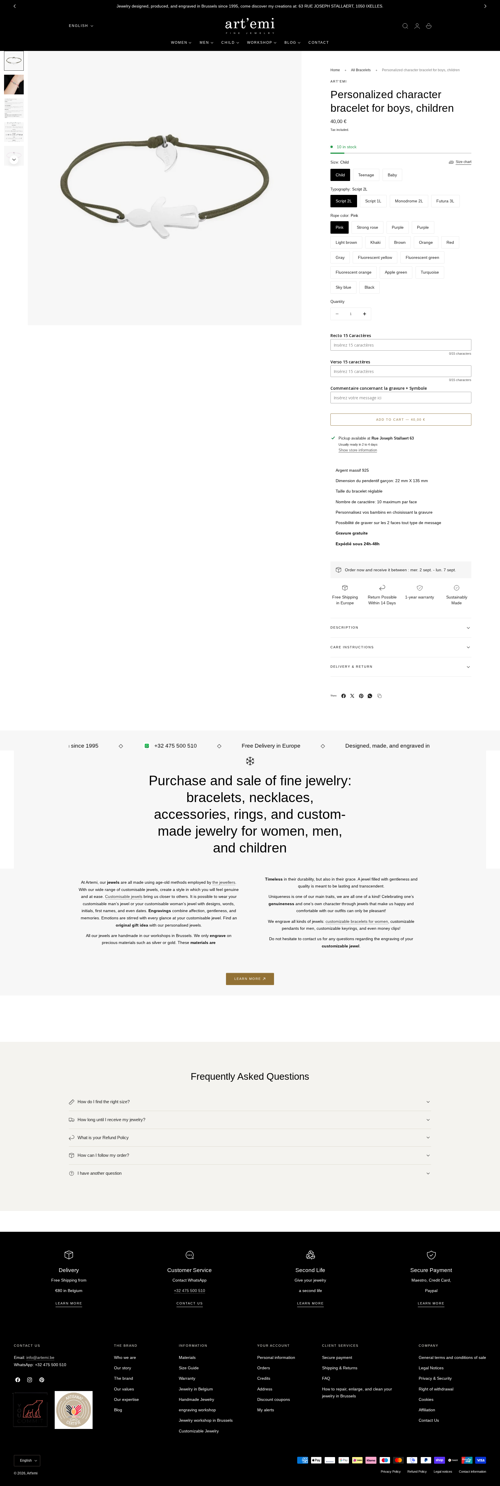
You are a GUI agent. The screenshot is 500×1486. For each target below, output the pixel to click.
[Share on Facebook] (343, 696)
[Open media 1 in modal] (291, 61)
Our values (124, 1389)
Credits (263, 1378)
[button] (405, 26)
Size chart (463, 162)
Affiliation (427, 1410)
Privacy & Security (435, 1378)
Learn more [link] (247, 978)
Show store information (358, 450)
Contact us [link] (190, 1303)
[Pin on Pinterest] (361, 696)
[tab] (14, 84)
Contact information (472, 1471)
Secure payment (337, 1357)
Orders (263, 1368)
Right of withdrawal (436, 1389)
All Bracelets (361, 70)
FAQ (326, 1378)
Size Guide (189, 1368)
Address (264, 1389)
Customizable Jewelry (199, 1431)
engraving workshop (197, 1410)
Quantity (337, 302)
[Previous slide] (14, 58)
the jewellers (223, 882)
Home (335, 70)
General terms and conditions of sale (452, 1357)
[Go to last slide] (14, 6)
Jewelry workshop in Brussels (206, 1420)
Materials (187, 1357)
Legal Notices (431, 1368)
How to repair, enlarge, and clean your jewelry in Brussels (357, 1393)
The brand (123, 1378)
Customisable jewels (123, 896)
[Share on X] (352, 696)
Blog (118, 1410)
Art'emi (32, 1473)
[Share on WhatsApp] (370, 696)
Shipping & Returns (339, 1368)
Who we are (125, 1357)
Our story (122, 1368)
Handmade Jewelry (196, 1399)
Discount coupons (273, 1399)
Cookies (426, 1399)
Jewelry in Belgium (196, 1389)
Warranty (187, 1378)
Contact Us (429, 1420)
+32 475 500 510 (189, 1290)
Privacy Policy (391, 1471)
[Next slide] (485, 6)
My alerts (265, 1410)
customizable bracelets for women (357, 921)
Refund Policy (417, 1471)
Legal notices (443, 1471)
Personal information (276, 1357)
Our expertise (126, 1399)
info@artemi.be (40, 1357)
